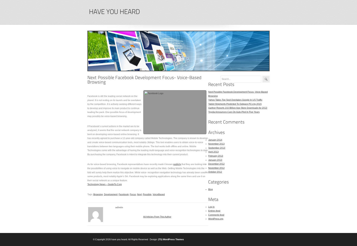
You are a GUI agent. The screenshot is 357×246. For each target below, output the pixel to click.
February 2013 (215, 156)
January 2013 (215, 160)
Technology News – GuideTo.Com (104, 184)
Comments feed (216, 215)
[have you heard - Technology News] (114, 12)
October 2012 (215, 172)
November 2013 (216, 144)
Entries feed (214, 211)
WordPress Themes (173, 239)
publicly (177, 164)
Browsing (98, 194)
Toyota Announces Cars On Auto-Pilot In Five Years (234, 112)
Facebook (124, 194)
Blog (210, 189)
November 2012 (216, 168)
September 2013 (216, 148)
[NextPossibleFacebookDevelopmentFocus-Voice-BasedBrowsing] (145, 79)
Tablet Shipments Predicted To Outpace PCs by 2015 (235, 104)
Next (139, 194)
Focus (133, 194)
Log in (211, 207)
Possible (147, 194)
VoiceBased (159, 194)
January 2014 (215, 140)
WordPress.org (215, 219)
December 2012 (216, 164)
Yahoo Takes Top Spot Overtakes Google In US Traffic (235, 100)
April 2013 (213, 152)
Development (111, 194)
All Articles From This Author (157, 216)
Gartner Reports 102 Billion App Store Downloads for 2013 (237, 108)
